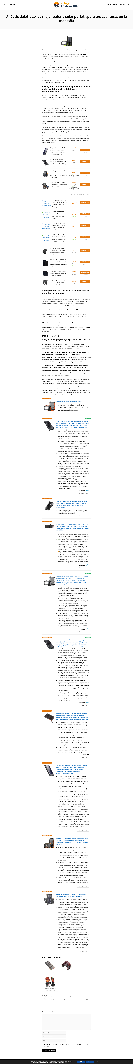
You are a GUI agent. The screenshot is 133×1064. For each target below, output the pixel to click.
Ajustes (98, 1061)
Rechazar (90, 1061)
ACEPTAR (81, 1061)
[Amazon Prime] (87, 490)
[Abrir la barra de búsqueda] (128, 5)
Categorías (13, 4)
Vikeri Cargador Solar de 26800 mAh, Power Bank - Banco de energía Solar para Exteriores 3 (71, 895)
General (46, 995)
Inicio (5, 4)
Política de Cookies (68, 1061)
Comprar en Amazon (83, 413)
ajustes (65, 1062)
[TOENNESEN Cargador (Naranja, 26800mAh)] (49, 405)
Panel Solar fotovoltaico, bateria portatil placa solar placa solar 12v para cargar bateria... (58, 273)
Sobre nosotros (112, 4)
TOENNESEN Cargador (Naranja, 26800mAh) (69, 401)
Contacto (122, 4)
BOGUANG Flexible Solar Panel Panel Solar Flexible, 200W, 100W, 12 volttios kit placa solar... (58, 283)
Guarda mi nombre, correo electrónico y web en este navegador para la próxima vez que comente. (66, 1045)
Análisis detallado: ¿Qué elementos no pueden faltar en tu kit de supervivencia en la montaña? (66, 999)
